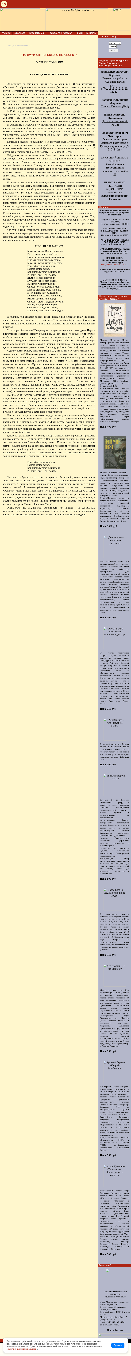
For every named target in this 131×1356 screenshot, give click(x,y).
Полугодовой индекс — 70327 (114, 265)
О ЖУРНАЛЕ (19, 33)
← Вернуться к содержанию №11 (19, 46)
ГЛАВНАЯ (6, 33)
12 (116, 91)
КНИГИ (80, 33)
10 (126, 88)
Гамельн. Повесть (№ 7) (115, 172)
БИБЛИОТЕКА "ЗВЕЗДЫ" (61, 33)
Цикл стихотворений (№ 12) (115, 123)
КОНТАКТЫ (91, 33)
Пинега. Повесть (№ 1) (115, 106)
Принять (118, 1345)
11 (111, 91)
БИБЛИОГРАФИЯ (36, 33)
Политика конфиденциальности (22, 1349)
